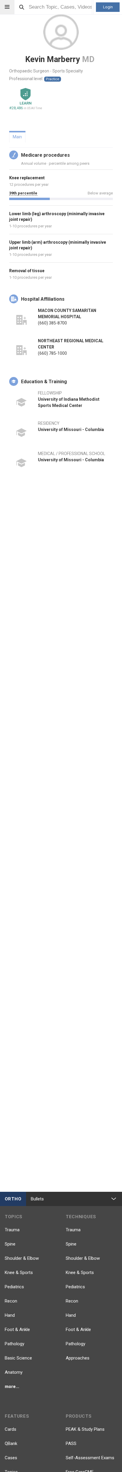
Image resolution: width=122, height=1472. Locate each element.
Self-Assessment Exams (90, 1457)
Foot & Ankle (17, 1329)
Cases (11, 1457)
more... (12, 1386)
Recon (11, 1301)
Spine (10, 1244)
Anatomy (14, 1372)
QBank (11, 1443)
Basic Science (18, 1358)
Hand (10, 1315)
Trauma (12, 1229)
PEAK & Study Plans (85, 1429)
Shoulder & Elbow (22, 1258)
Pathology (14, 1343)
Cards (10, 1429)
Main (17, 136)
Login (108, 7)
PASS (71, 1443)
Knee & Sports (19, 1272)
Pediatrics (14, 1286)
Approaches (77, 1358)
